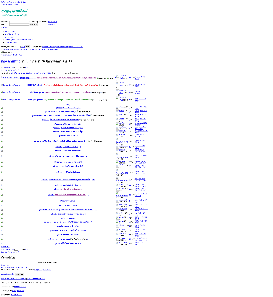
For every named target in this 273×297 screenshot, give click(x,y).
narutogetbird (124, 242)
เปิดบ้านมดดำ (72, 205)
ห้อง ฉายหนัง (54, 49)
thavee (137, 155)
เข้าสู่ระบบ (38, 270)
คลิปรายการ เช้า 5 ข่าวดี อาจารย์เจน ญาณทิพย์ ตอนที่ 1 (69, 180)
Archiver (30, 279)
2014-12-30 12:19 (141, 240)
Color (4, 267)
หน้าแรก (10, 32)
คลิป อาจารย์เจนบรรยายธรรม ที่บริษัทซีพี (70, 195)
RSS (20, 55)
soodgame (122, 123)
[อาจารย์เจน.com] (15, 17)
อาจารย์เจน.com (7, 49)
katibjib (137, 209)
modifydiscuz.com (18, 291)
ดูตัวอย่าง (32, 78)
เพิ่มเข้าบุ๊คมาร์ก (24, 2)
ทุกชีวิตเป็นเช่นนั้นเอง (72, 172)
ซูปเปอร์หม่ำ (71, 201)
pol (136, 225)
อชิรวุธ (122, 213)
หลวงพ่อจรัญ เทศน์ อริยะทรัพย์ (71, 166)
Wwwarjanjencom (122, 180)
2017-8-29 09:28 (140, 163)
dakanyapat (123, 209)
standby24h (123, 200)
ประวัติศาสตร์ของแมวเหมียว (71, 124)
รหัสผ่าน (4, 24)
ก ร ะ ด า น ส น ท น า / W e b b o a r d (35, 49)
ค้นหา (23, 47)
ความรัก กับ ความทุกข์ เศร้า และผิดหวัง (71, 230)
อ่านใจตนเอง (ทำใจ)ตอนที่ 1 (71, 162)
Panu (137, 77)
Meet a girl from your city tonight (64, 111)
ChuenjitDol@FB (122, 142)
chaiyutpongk (139, 150)
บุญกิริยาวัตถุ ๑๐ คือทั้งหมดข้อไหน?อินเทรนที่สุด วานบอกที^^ (64, 141)
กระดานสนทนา (11, 42)
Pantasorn (122, 233)
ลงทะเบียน (52, 24)
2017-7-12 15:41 (140, 190)
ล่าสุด (23, 73)
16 (130, 239)
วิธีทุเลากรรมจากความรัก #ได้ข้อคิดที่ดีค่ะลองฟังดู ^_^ (72, 222)
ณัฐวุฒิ (121, 225)
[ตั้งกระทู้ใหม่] (13, 70)
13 (130, 78)
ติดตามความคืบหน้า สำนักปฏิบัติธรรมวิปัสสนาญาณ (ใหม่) (68, 92)
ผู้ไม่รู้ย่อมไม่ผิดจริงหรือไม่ (71, 243)
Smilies (26, 267)
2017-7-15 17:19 (140, 173)
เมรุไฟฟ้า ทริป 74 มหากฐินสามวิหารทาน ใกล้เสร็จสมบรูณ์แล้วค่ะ (68, 100)
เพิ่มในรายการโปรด (9, 55)
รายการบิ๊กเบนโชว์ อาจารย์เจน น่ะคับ (72, 214)
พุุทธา (121, 119)
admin (121, 188)
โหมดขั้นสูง (5, 265)
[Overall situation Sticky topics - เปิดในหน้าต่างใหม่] (10, 78)
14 (130, 185)
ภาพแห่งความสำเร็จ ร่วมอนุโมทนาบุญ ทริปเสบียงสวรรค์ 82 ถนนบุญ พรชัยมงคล (66, 78)
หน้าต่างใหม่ (5, 73)
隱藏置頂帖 (24, 78)
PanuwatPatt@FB (122, 157)
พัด (136, 213)
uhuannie (138, 91)
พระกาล (72, 218)
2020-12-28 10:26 (140, 128)
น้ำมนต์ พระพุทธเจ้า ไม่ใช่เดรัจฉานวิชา (64, 120)
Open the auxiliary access (9, 4)
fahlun (121, 217)
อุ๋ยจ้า (121, 165)
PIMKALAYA (123, 146)
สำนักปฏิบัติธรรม (19, 40)
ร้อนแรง (36, 73)
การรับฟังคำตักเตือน (70, 185)
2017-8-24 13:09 (140, 167)
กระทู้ (68, 105)
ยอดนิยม (29, 73)
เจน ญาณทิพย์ (56, 47)
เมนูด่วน (4, 27)
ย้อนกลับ (4, 70)
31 (130, 180)
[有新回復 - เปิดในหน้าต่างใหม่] (2, 108)
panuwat (122, 150)
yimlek (121, 107)
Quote (17, 267)
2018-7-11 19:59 (140, 152)
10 (9, 68)
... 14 (12, 68)
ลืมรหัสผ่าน (52, 22)
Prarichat (138, 194)
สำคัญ (42, 73)
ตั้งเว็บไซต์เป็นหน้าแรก (9, 2)
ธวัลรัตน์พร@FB (141, 238)
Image (9, 267)
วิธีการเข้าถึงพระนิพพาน (72, 151)
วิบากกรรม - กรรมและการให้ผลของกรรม (71, 156)
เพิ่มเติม (49, 73)
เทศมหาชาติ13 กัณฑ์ (71, 226)
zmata (121, 114)
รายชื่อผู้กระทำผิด (7, 279)
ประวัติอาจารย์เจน (12, 34)
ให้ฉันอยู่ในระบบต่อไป (39, 22)
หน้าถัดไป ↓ (5, 247)
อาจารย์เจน (46, 47)
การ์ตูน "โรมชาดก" (71, 235)
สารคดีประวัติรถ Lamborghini (72, 128)
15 (130, 147)
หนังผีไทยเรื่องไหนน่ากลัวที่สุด (72, 132)
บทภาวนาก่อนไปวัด (70, 147)
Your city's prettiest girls (72, 108)
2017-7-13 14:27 (140, 181)
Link (13, 267)
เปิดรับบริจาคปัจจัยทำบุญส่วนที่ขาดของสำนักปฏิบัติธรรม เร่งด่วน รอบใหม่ (71, 85)
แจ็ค (136, 99)
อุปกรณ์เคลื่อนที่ (20, 279)
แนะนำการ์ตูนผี (72, 135)
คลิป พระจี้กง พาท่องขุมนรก (71, 189)
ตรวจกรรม (9, 37)
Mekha (137, 84)
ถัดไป (27, 68)
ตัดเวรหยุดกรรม (68, 47)
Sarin (137, 140)
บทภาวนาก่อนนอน (63, 239)
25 (130, 210)
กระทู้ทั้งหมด (15, 73)
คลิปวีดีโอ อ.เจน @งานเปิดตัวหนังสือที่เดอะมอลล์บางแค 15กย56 (69, 210)
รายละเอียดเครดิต (7, 274)
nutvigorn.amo (140, 161)
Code (21, 267)
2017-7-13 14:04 (140, 186)
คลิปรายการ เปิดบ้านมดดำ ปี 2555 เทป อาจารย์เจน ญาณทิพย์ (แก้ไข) (64, 115)
